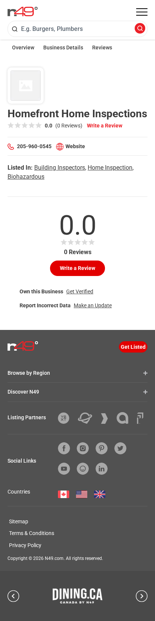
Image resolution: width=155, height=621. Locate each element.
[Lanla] (125, 418)
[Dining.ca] (77, 596)
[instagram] (82, 448)
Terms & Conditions (31, 533)
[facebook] (63, 448)
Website (75, 146)
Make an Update (93, 305)
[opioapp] (82, 468)
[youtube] (63, 468)
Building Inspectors (59, 167)
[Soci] (140, 418)
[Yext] (66, 418)
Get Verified (79, 291)
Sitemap (18, 521)
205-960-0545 (34, 146)
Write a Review (104, 126)
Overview (23, 47)
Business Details (63, 47)
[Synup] (107, 418)
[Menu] (141, 12)
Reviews (102, 47)
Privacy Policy (25, 545)
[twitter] (120, 448)
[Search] (140, 29)
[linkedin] (101, 468)
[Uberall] (87, 418)
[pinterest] (101, 448)
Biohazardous (26, 176)
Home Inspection (110, 167)
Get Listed (133, 347)
